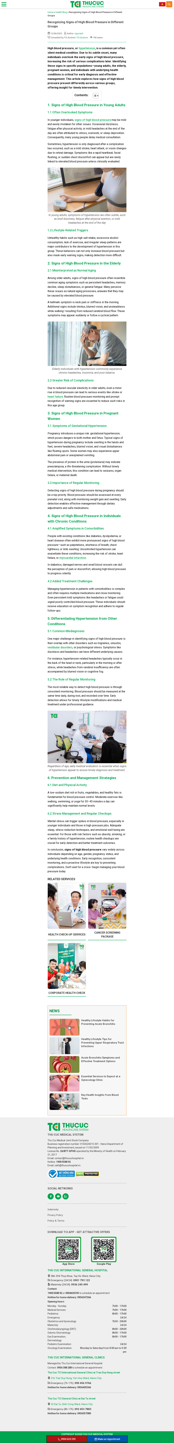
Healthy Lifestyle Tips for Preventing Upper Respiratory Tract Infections (102, 1043)
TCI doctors (82, 37)
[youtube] (58, 1196)
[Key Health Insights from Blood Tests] (64, 1101)
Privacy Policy (55, 1215)
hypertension (87, 48)
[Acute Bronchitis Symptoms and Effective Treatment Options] (64, 1064)
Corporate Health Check (66, 993)
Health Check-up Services (66, 934)
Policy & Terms (56, 1220)
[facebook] (51, 1196)
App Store (68, 1263)
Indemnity (53, 1209)
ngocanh (79, 33)
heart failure (55, 396)
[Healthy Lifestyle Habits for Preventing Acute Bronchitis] (64, 1027)
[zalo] (66, 1196)
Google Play (104, 1263)
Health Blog (61, 12)
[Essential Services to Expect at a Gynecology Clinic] (64, 1083)
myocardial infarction (72, 557)
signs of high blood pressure (93, 120)
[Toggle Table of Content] (94, 96)
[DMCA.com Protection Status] (87, 1174)
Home (51, 12)
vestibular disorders (60, 647)
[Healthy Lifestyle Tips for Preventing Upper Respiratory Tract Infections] (64, 1045)
